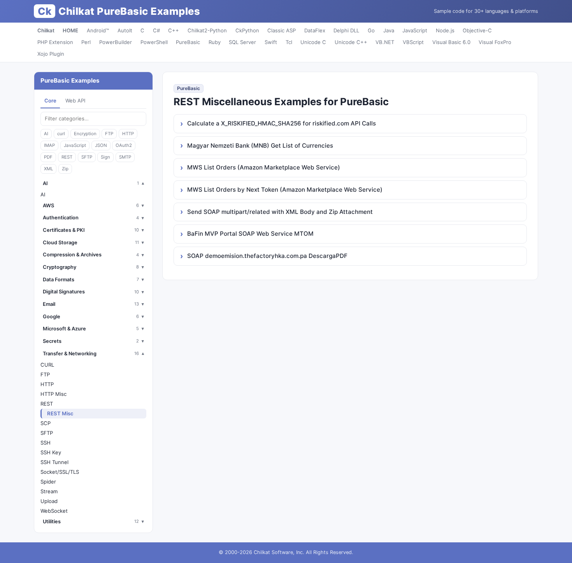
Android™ (98, 30)
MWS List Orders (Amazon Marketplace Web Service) (263, 167)
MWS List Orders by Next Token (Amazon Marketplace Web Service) (285, 189)
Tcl (289, 42)
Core (50, 100)
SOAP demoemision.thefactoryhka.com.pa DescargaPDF (267, 255)
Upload (49, 501)
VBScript (413, 42)
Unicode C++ (351, 42)
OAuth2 (124, 145)
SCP (45, 423)
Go (371, 30)
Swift (271, 42)
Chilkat (45, 30)
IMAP (49, 145)
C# (156, 30)
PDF (48, 157)
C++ (173, 30)
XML (48, 168)
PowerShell (154, 42)
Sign (105, 157)
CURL (47, 365)
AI (46, 133)
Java (388, 30)
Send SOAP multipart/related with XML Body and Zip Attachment (280, 211)
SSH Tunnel (54, 462)
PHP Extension (55, 42)
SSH (45, 442)
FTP (109, 133)
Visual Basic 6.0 (451, 42)
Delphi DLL (346, 30)
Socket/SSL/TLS (59, 472)
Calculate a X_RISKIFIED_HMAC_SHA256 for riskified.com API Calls (281, 123)
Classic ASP (281, 30)
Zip (65, 168)
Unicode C (313, 42)
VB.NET (384, 42)
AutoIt (125, 30)
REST (66, 157)
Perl (86, 42)
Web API (75, 100)
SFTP (86, 157)
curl (61, 133)
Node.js (445, 30)
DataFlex (314, 30)
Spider (48, 481)
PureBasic (188, 42)
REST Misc (60, 413)
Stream (49, 491)
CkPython (247, 30)
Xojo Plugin (50, 54)
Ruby (215, 42)
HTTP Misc (53, 394)
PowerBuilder (115, 42)
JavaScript (414, 30)
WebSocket (54, 511)
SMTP (125, 157)
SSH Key (50, 452)
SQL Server (242, 42)
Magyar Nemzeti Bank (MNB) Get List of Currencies (260, 145)
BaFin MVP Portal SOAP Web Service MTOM (250, 233)
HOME (70, 30)
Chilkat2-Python (207, 30)
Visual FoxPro (495, 42)
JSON (101, 145)
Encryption (85, 133)
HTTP (128, 133)
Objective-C (477, 30)
